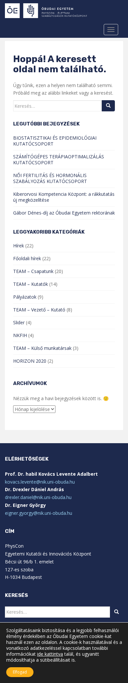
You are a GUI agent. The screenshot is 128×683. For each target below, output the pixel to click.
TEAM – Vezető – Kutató (39, 310)
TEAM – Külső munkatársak (42, 348)
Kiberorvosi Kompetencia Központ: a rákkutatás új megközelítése (64, 197)
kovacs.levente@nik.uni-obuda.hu (40, 482)
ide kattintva (50, 654)
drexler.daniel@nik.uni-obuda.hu (38, 497)
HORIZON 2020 (29, 361)
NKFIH (20, 335)
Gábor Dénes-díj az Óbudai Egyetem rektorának (64, 213)
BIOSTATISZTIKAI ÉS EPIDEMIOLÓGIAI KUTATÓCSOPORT (54, 141)
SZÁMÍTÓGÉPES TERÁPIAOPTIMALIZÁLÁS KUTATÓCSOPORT (58, 159)
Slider (19, 322)
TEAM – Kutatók (30, 284)
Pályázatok (24, 297)
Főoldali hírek (27, 258)
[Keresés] (108, 105)
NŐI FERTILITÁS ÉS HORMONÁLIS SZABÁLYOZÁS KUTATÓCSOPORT (50, 178)
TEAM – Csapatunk (33, 271)
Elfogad (20, 672)
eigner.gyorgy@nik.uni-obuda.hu (38, 513)
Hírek (18, 245)
